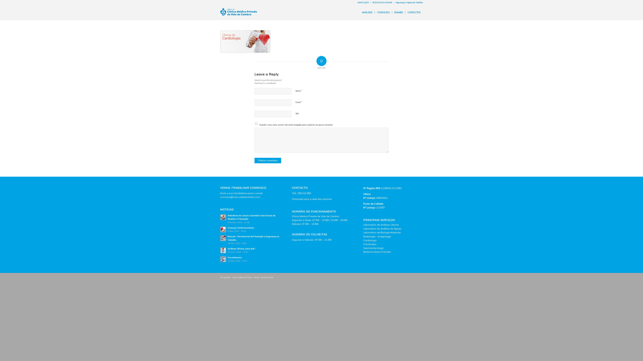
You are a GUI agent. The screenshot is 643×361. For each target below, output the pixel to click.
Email (299, 102)
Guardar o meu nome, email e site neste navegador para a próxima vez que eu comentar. (296, 125)
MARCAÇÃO (363, 2)
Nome (299, 90)
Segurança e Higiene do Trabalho (409, 2)
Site (297, 113)
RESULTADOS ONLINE (382, 2)
